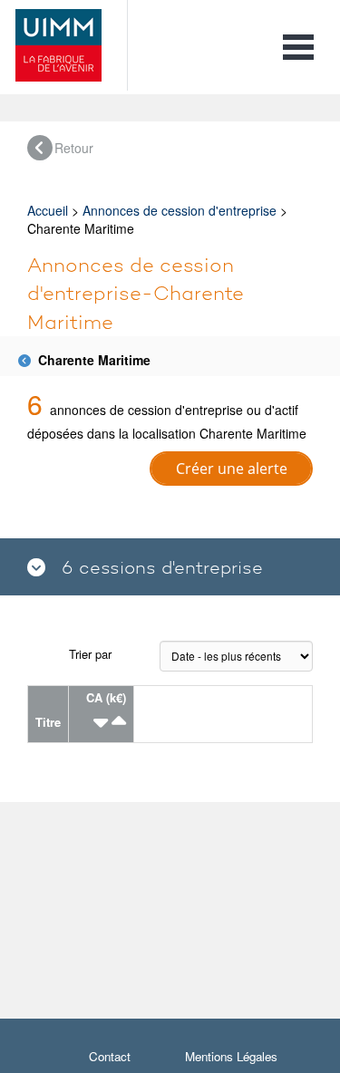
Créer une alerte (231, 468)
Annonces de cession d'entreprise (180, 210)
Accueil (47, 210)
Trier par (90, 653)
